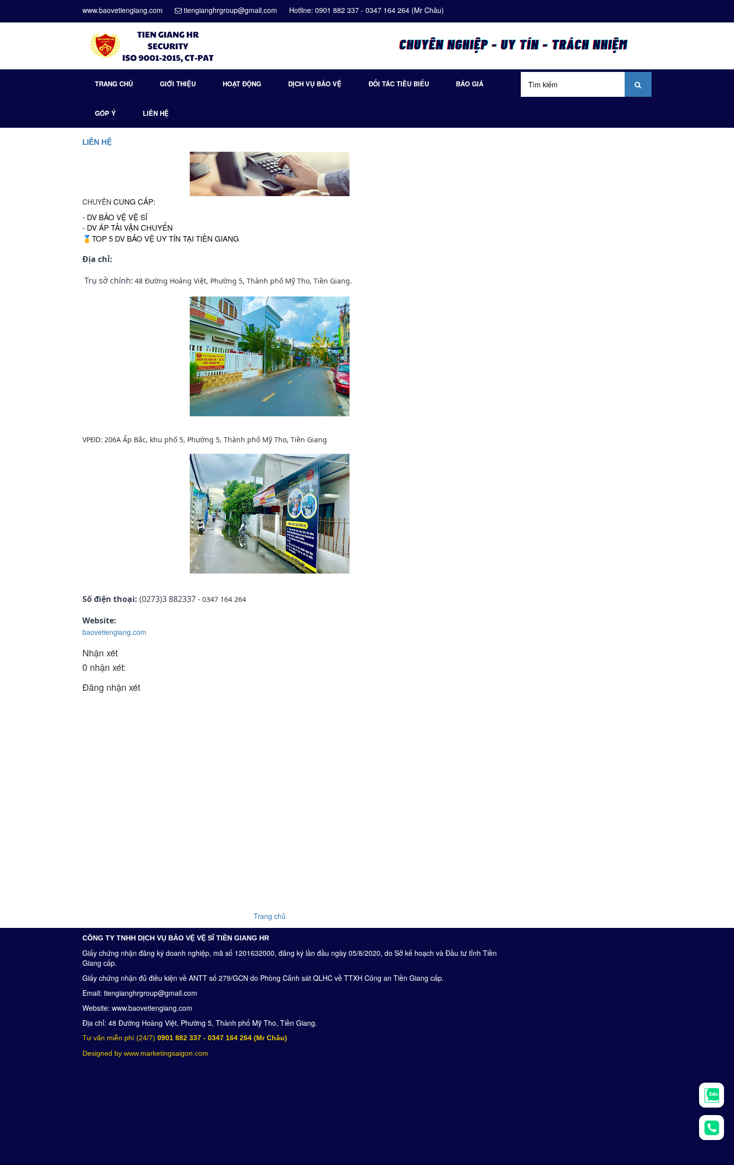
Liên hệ (156, 113)
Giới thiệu (178, 83)
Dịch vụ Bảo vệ (315, 83)
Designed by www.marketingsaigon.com (145, 1053)
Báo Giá (469, 83)
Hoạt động (242, 83)
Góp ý (105, 113)
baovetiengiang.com (114, 632)
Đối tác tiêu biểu (398, 83)
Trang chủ (114, 83)
